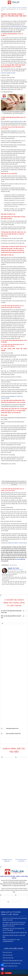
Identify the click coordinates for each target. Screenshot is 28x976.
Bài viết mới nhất (13, 565)
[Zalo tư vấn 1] (2, 964)
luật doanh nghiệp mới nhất (17, 26)
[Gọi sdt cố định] (2, 973)
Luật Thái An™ (4, 7)
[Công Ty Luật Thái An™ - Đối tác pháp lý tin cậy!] (13, 2)
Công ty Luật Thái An (17, 569)
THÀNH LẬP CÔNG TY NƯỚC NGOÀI (17, 542)
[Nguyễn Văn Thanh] (4, 570)
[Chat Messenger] (2, 969)
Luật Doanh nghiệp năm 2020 (8, 72)
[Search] (26, 2)
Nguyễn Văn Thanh (13, 568)
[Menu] (2, 2)
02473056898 (8, 973)
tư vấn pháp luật (21, 559)
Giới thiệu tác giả (5, 565)
